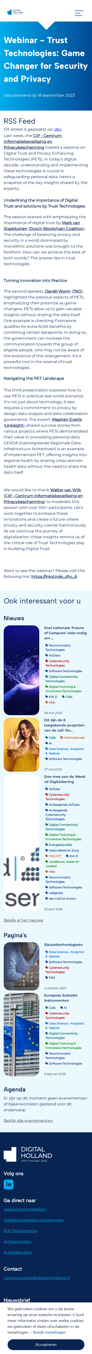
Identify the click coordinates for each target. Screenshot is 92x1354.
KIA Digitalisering (20, 1230)
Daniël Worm (58, 291)
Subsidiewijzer (18, 1252)
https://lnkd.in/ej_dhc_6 (54, 576)
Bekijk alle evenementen (28, 1120)
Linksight (14, 425)
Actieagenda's (17, 1241)
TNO (77, 291)
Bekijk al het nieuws (23, 920)
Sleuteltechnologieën (25, 1209)
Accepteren (46, 1344)
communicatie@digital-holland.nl (37, 1277)
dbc (58, 129)
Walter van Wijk (65, 490)
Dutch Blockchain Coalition (56, 228)
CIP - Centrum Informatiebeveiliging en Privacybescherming (33, 141)
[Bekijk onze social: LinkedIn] (8, 1184)
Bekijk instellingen (49, 1332)
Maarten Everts (67, 419)
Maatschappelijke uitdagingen (34, 1220)
